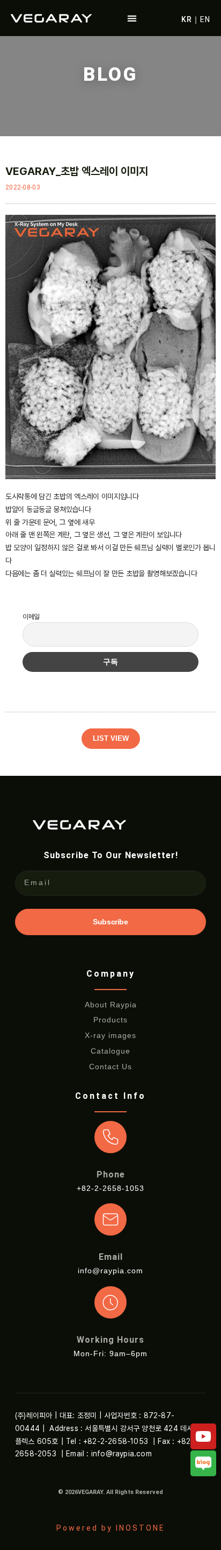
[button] (132, 18)
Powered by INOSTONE (110, 1528)
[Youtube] (203, 1436)
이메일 (31, 617)
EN (205, 19)
